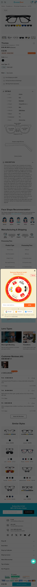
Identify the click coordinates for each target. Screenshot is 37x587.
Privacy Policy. (15, 316)
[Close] (34, 270)
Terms (33, 275)
